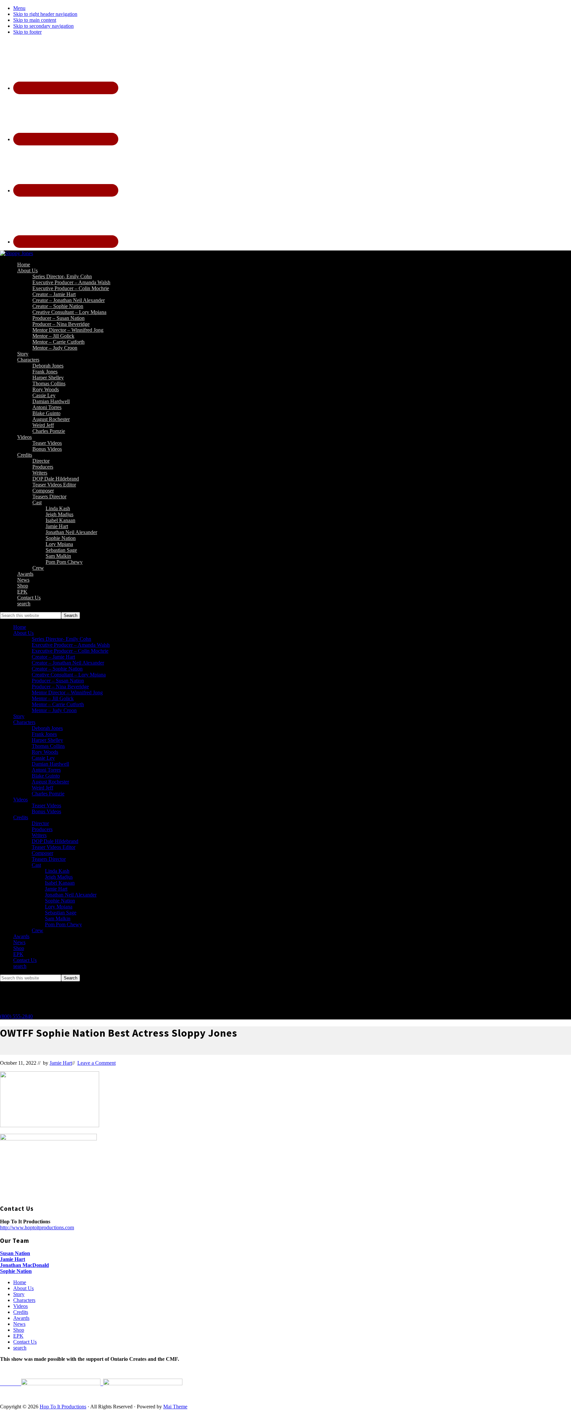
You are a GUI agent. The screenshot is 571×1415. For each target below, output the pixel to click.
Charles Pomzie (48, 793)
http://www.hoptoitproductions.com (37, 1227)
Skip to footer (27, 32)
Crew (37, 930)
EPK (18, 954)
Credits (20, 817)
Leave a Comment (96, 1063)
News (19, 942)
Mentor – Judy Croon (54, 710)
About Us (23, 633)
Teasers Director (49, 859)
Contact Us (25, 960)
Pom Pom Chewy (63, 924)
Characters (24, 722)
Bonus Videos (46, 811)
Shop (18, 948)
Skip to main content (34, 20)
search (19, 966)
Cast (36, 865)
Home (19, 627)
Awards (21, 936)
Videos (20, 799)
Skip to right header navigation (45, 14)
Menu (19, 8)
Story (18, 716)
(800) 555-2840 (16, 1016)
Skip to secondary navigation (43, 26)
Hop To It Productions (63, 1406)
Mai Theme (175, 1406)
